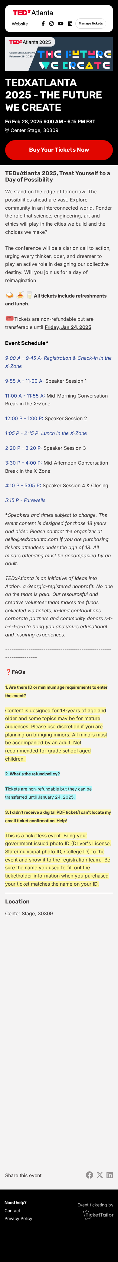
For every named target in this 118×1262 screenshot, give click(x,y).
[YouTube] (61, 24)
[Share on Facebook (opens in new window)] (89, 1175)
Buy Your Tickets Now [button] (59, 149)
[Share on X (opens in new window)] (99, 1175)
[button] (17, 1211)
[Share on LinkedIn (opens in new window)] (110, 1175)
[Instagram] (51, 24)
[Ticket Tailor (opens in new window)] (98, 1214)
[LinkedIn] (70, 24)
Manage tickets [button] (91, 23)
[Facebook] (43, 24)
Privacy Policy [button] (18, 1218)
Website (20, 23)
